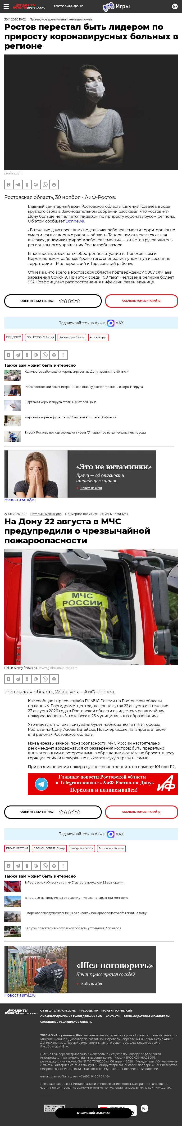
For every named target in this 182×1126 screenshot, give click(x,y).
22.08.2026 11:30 (15, 514)
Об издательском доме (58, 1010)
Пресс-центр (88, 1010)
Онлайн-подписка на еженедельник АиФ (71, 1016)
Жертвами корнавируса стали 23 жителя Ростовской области (70, 417)
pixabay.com (13, 173)
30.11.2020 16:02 (15, 19)
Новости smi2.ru (20, 499)
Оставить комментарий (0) (141, 300)
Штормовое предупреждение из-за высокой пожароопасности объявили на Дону (86, 913)
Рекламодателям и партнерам (147, 1016)
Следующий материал (93, 1113)
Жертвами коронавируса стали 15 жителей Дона (60, 402)
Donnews (75, 221)
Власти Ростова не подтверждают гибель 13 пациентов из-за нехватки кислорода (85, 432)
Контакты (113, 1016)
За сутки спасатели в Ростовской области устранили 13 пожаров (73, 928)
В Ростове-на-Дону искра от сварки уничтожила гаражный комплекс (76, 897)
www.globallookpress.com (58, 668)
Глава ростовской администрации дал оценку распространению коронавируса (84, 387)
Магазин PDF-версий (116, 1010)
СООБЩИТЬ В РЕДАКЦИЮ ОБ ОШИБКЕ (66, 1021)
